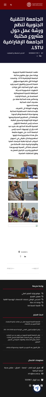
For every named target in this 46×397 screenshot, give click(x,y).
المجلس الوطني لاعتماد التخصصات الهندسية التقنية (22, 299)
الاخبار (22, 53)
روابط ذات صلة (35, 302)
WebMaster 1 (34, 53)
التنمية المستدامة (34, 305)
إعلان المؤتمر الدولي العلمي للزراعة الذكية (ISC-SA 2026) (22, 329)
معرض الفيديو (35, 296)
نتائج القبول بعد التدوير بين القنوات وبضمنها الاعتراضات (23, 347)
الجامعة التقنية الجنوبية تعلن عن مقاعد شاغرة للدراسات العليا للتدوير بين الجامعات (23, 322)
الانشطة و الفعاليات (13, 53)
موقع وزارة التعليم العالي (31, 293)
